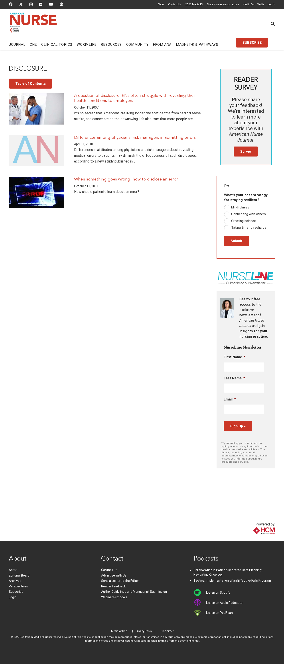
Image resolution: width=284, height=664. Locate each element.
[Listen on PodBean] (199, 612)
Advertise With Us (113, 575)
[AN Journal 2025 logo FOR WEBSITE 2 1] (33, 24)
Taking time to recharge (248, 228)
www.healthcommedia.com (254, 538)
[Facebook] (10, 4)
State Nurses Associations (223, 4)
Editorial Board (19, 575)
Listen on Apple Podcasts (224, 603)
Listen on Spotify (218, 592)
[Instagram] (31, 4)
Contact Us (175, 4)
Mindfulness (240, 207)
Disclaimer (167, 631)
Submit (237, 241)
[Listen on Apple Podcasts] (199, 602)
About (161, 4)
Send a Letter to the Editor (120, 581)
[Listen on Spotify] (199, 592)
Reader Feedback (113, 586)
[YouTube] (51, 4)
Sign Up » (238, 426)
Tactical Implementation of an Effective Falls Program (232, 580)
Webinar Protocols (114, 597)
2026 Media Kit (194, 4)
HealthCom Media (253, 4)
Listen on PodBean (219, 612)
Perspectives (18, 586)
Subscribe (16, 591)
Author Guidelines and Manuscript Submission (134, 591)
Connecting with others (248, 214)
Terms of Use (118, 631)
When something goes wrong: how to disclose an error (126, 179)
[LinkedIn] (40, 4)
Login (12, 597)
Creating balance (243, 221)
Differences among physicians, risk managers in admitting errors (135, 137)
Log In (271, 4)
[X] (21, 4)
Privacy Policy (144, 631)
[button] (272, 23)
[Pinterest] (61, 4)
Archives (15, 581)
